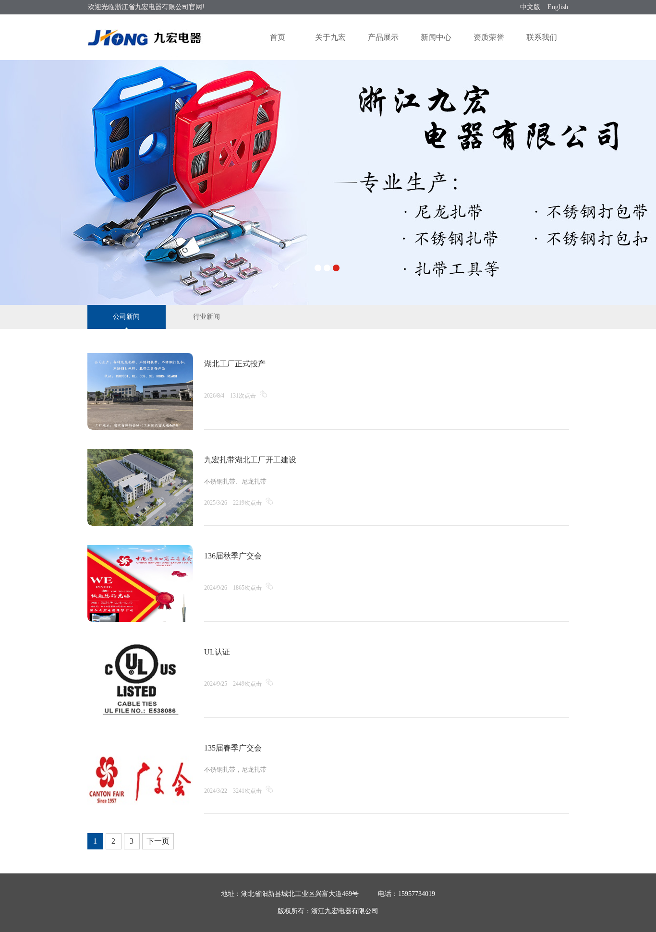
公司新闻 (126, 316)
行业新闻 (206, 316)
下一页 (158, 841)
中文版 (530, 7)
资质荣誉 (489, 37)
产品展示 (383, 37)
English (557, 7)
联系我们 (541, 37)
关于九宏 (330, 37)
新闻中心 (436, 37)
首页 (277, 37)
